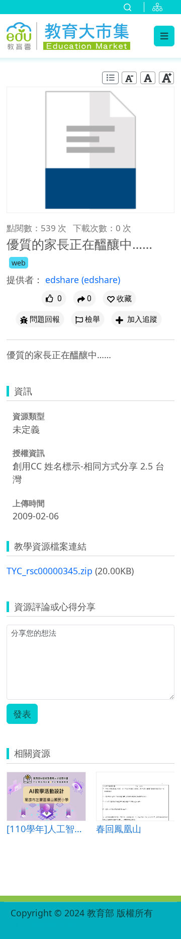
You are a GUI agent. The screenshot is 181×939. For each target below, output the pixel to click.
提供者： (25, 280)
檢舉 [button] (92, 319)
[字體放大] (166, 78)
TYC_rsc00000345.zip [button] (50, 571)
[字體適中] (148, 78)
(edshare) (100, 280)
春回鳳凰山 (118, 828)
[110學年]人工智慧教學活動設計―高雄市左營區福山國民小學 (46, 828)
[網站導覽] (159, 7)
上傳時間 (29, 503)
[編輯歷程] (110, 78)
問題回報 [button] (45, 319)
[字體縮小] (129, 78)
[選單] (164, 36)
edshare (63, 280)
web (19, 262)
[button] (119, 298)
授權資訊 (29, 452)
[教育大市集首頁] (68, 34)
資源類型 (29, 416)
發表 (22, 714)
